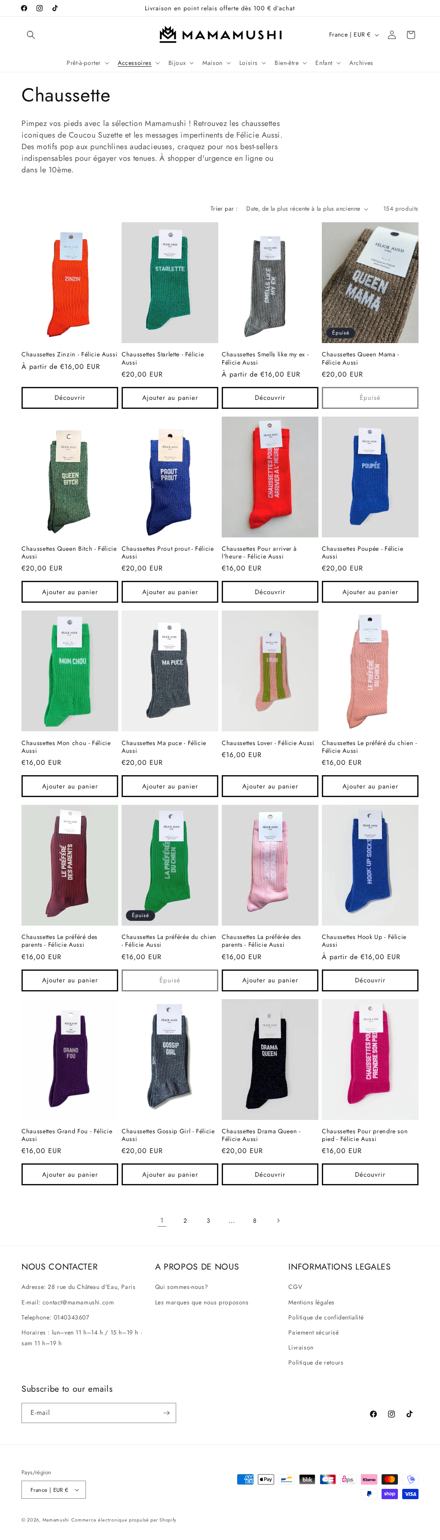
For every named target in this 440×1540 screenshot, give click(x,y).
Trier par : (224, 208)
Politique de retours (315, 1362)
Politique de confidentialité (326, 1317)
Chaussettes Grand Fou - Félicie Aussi (66, 1135)
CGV (295, 1286)
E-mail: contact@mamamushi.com (67, 1302)
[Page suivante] (278, 1220)
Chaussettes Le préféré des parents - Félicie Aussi (59, 940)
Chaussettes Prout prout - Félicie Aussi (168, 552)
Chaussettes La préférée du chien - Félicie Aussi (169, 940)
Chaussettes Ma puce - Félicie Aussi (164, 747)
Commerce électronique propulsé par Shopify (124, 1519)
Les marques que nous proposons (202, 1302)
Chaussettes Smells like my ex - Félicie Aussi (265, 358)
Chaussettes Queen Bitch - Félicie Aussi (69, 552)
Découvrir (70, 397)
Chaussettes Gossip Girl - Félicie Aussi (168, 1135)
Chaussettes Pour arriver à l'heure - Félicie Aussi (259, 552)
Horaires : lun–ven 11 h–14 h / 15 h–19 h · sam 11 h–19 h (81, 1337)
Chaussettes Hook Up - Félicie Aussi (364, 940)
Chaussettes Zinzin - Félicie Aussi (69, 354)
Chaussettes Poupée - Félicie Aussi (362, 552)
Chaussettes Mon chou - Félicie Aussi (66, 747)
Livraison (300, 1347)
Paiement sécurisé (313, 1332)
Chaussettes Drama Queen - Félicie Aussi (261, 1135)
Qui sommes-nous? (181, 1286)
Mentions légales (311, 1302)
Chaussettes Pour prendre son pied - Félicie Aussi (365, 1135)
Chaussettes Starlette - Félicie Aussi (163, 358)
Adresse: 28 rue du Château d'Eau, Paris (78, 1286)
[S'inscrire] (166, 1413)
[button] (30, 34)
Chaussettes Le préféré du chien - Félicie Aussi (369, 747)
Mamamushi (56, 1519)
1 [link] (162, 1220)
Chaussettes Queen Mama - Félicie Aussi (360, 358)
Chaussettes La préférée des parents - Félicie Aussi (261, 940)
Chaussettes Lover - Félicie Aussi (268, 743)
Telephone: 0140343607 (55, 1317)
